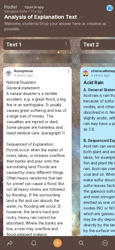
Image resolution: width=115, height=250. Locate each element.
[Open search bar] (81, 243)
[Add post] (57, 243)
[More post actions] (65, 73)
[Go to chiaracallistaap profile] (85, 73)
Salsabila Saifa (15, 11)
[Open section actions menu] (66, 43)
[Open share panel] (9, 243)
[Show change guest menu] (109, 8)
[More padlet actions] (105, 243)
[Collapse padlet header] (81, 17)
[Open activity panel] (33, 243)
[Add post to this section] (37, 58)
